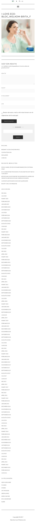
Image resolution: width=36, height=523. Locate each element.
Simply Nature (5, 496)
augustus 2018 (5, 340)
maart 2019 (4, 320)
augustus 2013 (5, 450)
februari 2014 (5, 434)
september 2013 (6, 448)
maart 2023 (4, 232)
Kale (11, 520)
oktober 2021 (5, 268)
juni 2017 (4, 378)
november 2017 (6, 365)
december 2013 (5, 439)
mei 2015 (3, 392)
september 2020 (6, 293)
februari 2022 (5, 259)
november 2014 (6, 409)
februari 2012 (5, 470)
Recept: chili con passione (9, 183)
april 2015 (4, 395)
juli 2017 (4, 376)
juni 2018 (4, 345)
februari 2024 (5, 215)
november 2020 (6, 290)
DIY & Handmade (6, 499)
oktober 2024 (5, 209)
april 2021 (4, 281)
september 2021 (6, 270)
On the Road (5, 490)
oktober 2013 (5, 445)
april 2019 (4, 317)
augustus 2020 (5, 295)
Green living (5, 493)
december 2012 (5, 467)
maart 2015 (4, 398)
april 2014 (4, 428)
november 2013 (6, 442)
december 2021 (5, 262)
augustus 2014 (5, 417)
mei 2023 (3, 229)
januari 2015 (5, 403)
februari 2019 (5, 323)
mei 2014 (3, 425)
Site (2, 104)
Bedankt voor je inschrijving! (10, 149)
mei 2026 (3, 193)
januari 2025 (5, 204)
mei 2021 (3, 279)
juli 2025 (4, 196)
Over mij (4, 158)
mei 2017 (3, 381)
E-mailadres (5, 96)
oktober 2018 (5, 334)
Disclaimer (4, 155)
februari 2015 (5, 401)
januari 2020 (5, 306)
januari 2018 (5, 359)
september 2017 (6, 370)
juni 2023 (4, 226)
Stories (3, 488)
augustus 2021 (5, 273)
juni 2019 (4, 315)
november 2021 (6, 265)
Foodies (3, 485)
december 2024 (5, 207)
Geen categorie (6, 482)
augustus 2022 (5, 245)
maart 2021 (4, 284)
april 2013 (4, 462)
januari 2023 (5, 237)
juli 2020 (4, 298)
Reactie (3, 73)
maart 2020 (4, 304)
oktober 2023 (5, 218)
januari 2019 (5, 326)
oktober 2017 (5, 367)
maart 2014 (4, 431)
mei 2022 (3, 251)
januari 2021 (5, 287)
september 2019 (6, 312)
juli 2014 (4, 420)
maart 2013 (4, 464)
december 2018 (5, 329)
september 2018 (6, 337)
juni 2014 (4, 423)
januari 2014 (5, 437)
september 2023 (6, 221)
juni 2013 (4, 456)
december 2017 (5, 362)
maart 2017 (4, 387)
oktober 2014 (5, 412)
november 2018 (6, 331)
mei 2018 (3, 348)
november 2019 (6, 309)
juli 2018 (4, 342)
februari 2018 (5, 356)
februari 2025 (5, 201)
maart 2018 (4, 354)
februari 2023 (5, 234)
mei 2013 (3, 459)
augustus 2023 (5, 223)
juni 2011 (4, 473)
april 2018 (4, 351)
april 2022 (4, 254)
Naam (3, 88)
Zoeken (18, 137)
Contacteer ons (6, 152)
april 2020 (4, 301)
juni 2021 (4, 276)
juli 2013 (4, 453)
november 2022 (6, 240)
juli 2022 (4, 248)
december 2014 (5, 406)
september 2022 (6, 243)
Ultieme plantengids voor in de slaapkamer (14, 181)
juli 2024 (4, 212)
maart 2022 (4, 257)
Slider (3, 501)
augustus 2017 (5, 373)
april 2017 (4, 384)
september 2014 (6, 414)
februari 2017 (5, 390)
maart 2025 (4, 198)
